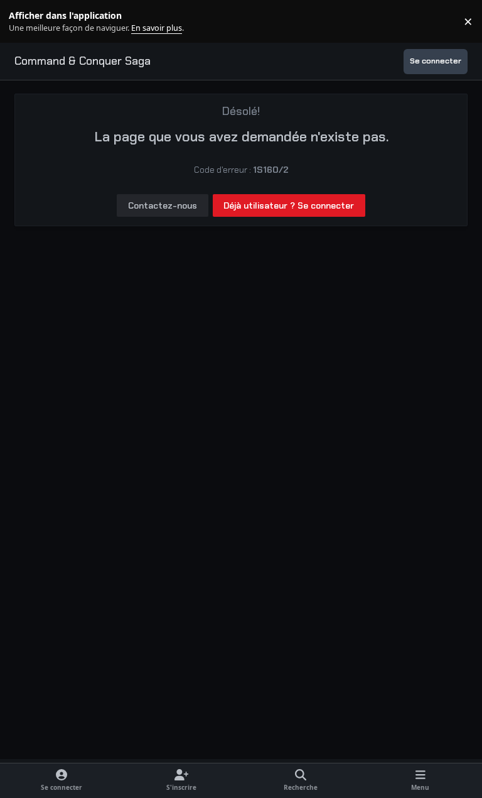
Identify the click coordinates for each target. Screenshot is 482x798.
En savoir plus (29, 22)
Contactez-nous (162, 205)
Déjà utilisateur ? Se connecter (288, 205)
